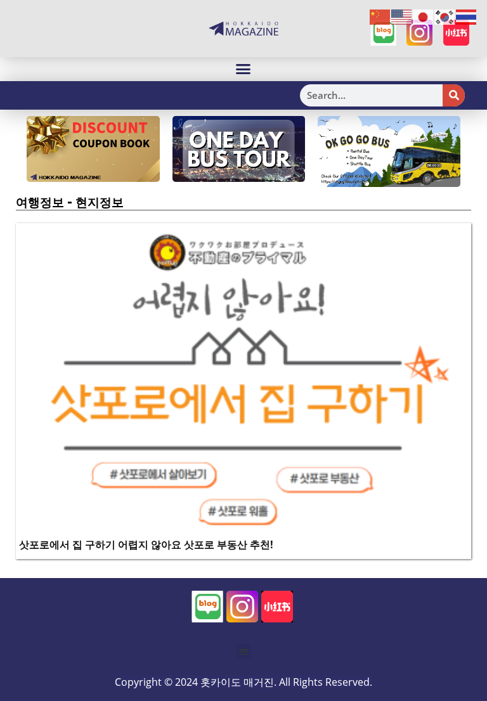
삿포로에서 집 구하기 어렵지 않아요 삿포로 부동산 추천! (146, 544)
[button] (243, 69)
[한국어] (445, 16)
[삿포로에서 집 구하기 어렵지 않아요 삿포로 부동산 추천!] (243, 378)
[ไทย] (466, 16)
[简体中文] (380, 16)
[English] (402, 16)
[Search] (454, 95)
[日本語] (423, 16)
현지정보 (99, 202)
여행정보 (40, 202)
